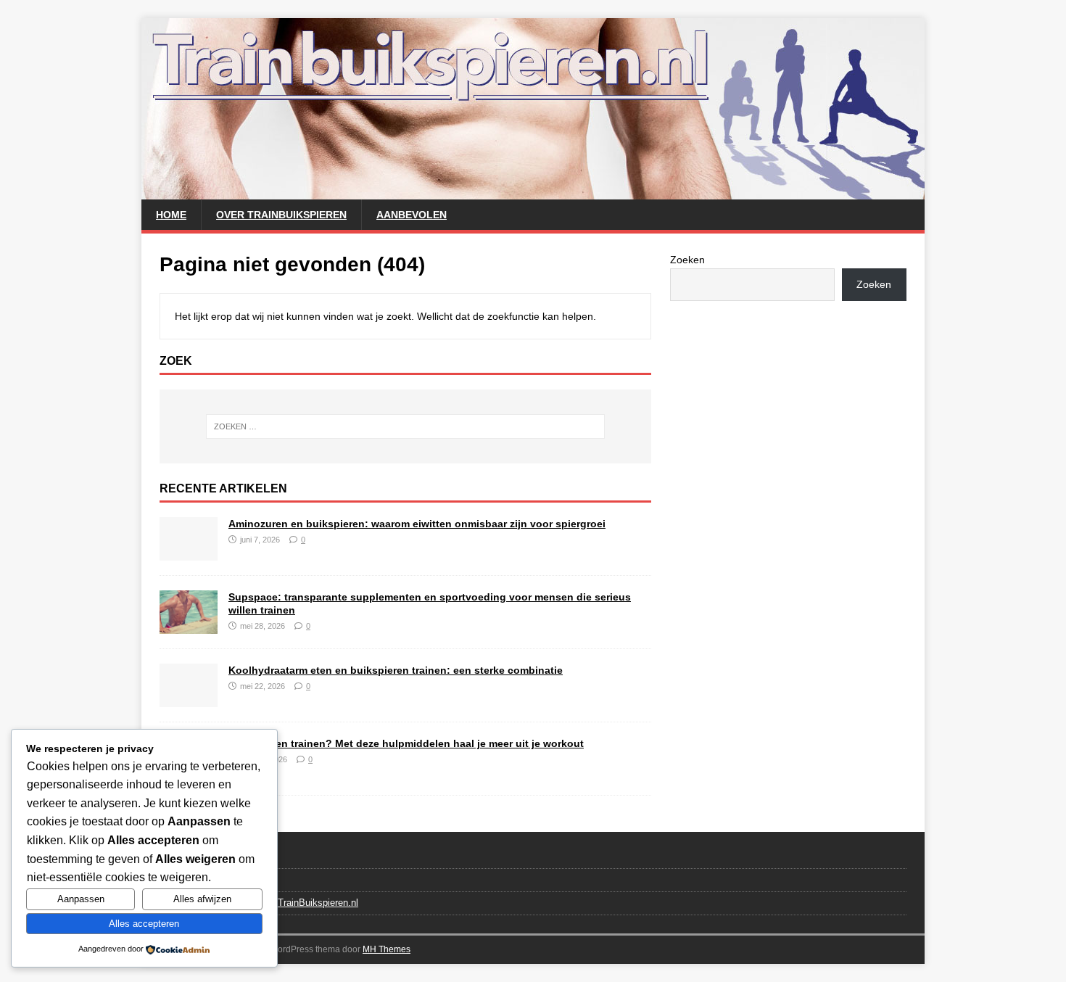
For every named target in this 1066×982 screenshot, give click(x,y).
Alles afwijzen (202, 899)
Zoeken (687, 259)
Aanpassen (80, 899)
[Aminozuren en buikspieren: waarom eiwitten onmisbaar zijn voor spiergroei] (189, 552)
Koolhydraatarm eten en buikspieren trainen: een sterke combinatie (395, 670)
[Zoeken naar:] (405, 426)
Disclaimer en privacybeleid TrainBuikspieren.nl (259, 902)
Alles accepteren (144, 923)
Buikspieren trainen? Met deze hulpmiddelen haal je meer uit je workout (406, 743)
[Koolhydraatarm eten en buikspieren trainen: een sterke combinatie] (189, 698)
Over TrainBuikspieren (281, 214)
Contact (176, 856)
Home (171, 214)
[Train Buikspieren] (533, 191)
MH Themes (386, 949)
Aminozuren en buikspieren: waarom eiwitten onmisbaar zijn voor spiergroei (417, 523)
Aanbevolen (411, 214)
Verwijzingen (186, 879)
